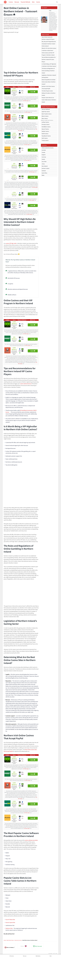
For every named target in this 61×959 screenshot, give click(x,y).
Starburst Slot (9, 928)
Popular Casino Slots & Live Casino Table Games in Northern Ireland (49, 100)
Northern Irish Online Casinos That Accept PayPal (48, 87)
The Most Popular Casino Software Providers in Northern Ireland (48, 93)
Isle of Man (44, 161)
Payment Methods (46, 109)
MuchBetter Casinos (46, 126)
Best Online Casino (10, 940)
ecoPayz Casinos (45, 122)
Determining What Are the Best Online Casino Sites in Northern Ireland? (48, 82)
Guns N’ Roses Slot (10, 919)
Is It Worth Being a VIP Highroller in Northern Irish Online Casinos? (49, 65)
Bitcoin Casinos (45, 116)
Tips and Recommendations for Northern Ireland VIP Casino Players (49, 59)
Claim (32, 92)
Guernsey (44, 157)
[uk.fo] (5, 2)
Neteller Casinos (45, 131)
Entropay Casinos (45, 124)
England (43, 154)
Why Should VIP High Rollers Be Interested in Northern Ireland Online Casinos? (49, 44)
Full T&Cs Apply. (26, 100)
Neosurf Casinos (45, 129)
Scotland (44, 170)
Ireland (43, 159)
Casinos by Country (18, 940)
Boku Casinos (45, 118)
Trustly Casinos (45, 140)
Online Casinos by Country (47, 147)
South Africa (44, 173)
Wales (43, 175)
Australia (44, 150)
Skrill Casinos (45, 138)
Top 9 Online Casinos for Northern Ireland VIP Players (48, 38)
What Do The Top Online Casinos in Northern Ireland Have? (49, 49)
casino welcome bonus (26, 383)
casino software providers (31, 840)
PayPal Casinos (45, 133)
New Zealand (45, 166)
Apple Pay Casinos (46, 111)
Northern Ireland (45, 168)
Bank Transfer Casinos (46, 114)
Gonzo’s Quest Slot (10, 922)
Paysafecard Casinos (46, 136)
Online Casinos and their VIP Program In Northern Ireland (48, 54)
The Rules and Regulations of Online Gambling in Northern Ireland (48, 71)
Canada (43, 152)
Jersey (43, 163)
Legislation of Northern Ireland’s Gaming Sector (49, 76)
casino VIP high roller (11, 243)
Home (5, 940)
